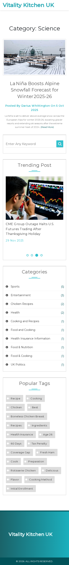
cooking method (40, 479)
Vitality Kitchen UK (28, 5)
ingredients (39, 425)
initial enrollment (22, 488)
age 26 (47, 434)
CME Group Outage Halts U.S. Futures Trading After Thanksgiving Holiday (30, 229)
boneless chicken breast (27, 416)
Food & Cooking (21, 356)
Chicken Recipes (22, 304)
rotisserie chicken (23, 470)
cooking (36, 398)
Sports (15, 286)
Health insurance (22, 434)
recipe (15, 398)
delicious (52, 470)
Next (57, 213)
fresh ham (47, 452)
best (35, 407)
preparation (36, 461)
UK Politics (18, 364)
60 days (16, 443)
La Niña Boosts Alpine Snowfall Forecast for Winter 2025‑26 (34, 90)
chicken (16, 407)
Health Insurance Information (30, 338)
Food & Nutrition (22, 347)
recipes (16, 425)
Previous (11, 213)
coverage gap (20, 452)
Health (15, 312)
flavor (15, 479)
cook (14, 461)
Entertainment (21, 295)
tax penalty (39, 443)
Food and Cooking (23, 330)
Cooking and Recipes (25, 321)
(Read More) (47, 127)
